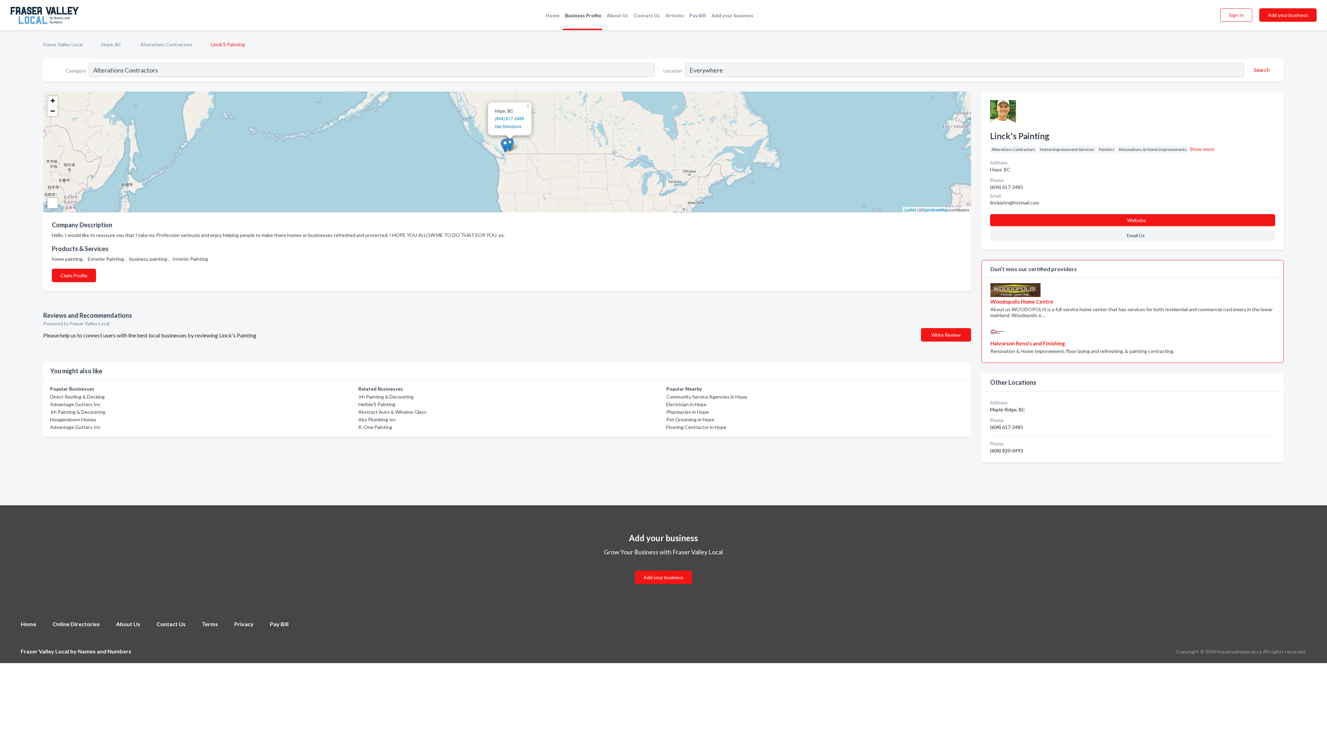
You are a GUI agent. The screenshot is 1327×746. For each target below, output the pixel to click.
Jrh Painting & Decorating (77, 412)
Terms (210, 624)
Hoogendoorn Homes (73, 419)
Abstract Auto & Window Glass (392, 412)
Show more (1202, 149)
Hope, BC (111, 44)
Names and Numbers (104, 651)
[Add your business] (663, 569)
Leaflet (910, 209)
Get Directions (508, 126)
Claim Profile (73, 275)
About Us (617, 15)
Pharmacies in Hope (687, 412)
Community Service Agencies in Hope (706, 397)
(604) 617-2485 (509, 118)
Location (673, 71)
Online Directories (76, 624)
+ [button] (52, 100)
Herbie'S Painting (376, 404)
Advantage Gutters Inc (75, 404)
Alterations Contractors (166, 44)
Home (552, 15)
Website (1136, 220)
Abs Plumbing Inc (377, 419)
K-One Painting (375, 427)
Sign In (1236, 15)
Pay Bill (697, 15)
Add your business (732, 15)
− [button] (52, 111)
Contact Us (647, 15)
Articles (675, 15)
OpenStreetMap (935, 209)
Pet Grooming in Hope (690, 419)
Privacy (244, 624)
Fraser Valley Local (63, 44)
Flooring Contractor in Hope (696, 427)
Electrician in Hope (686, 404)
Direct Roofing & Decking (77, 397)
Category (76, 71)
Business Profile (583, 15)
